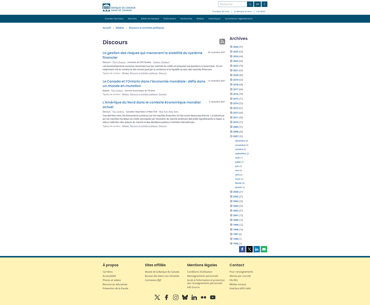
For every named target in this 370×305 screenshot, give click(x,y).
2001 (235, 215)
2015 (235, 98)
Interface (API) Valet (240, 288)
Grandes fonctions (114, 18)
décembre (240, 140)
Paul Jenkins (117, 90)
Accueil (107, 27)
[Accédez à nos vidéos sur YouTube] (212, 299)
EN (257, 4)
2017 (235, 89)
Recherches (186, 18)
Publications (169, 18)
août (237, 157)
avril (237, 174)
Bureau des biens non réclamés (162, 276)
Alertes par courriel (240, 276)
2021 (235, 70)
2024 (235, 56)
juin (237, 166)
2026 (235, 46)
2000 (235, 220)
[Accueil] (119, 7)
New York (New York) (168, 111)
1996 (235, 239)
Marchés (132, 18)
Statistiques (214, 18)
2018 (235, 84)
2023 (235, 61)
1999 (235, 224)
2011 (235, 117)
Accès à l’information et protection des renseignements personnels (206, 282)
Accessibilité (109, 276)
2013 (235, 108)
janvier (238, 187)
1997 (235, 234)
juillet (238, 162)
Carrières (260, 11)
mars (237, 179)
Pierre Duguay (119, 62)
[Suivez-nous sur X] (157, 299)
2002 (235, 210)
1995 (235, 243)
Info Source (193, 287)
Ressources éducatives (115, 284)
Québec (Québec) (161, 62)
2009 (235, 127)
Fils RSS (234, 280)
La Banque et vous (243, 11)
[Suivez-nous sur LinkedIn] (194, 299)
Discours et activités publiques (146, 27)
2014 (235, 103)
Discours (163, 73)
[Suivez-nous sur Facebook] (166, 299)
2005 (235, 196)
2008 (235, 131)
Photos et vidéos (112, 280)
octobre (239, 149)
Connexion (153, 280)
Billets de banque (150, 18)
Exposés (162, 94)
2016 (235, 94)
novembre (240, 145)
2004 (235, 201)
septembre (240, 153)
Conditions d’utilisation (199, 271)
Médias (200, 18)
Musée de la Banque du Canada (162, 271)
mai (237, 170)
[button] (242, 249)
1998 (235, 229)
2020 (235, 75)
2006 (235, 191)
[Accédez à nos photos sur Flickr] (203, 299)
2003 (235, 206)
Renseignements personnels (202, 276)
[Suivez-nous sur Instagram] (176, 299)
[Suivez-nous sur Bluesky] (185, 299)
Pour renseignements (241, 271)
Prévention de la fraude (115, 288)
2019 (235, 79)
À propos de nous (221, 11)
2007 (235, 136)
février (238, 183)
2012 (235, 112)
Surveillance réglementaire (239, 18)
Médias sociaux (238, 284)
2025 (235, 51)
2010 (235, 122)
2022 (235, 65)
